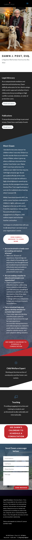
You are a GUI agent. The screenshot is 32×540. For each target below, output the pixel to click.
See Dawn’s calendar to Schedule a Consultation (16, 344)
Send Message (21, 487)
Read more (7, 127)
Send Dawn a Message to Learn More (16, 239)
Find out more (8, 104)
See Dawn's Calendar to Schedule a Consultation (16, 431)
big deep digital (23, 537)
